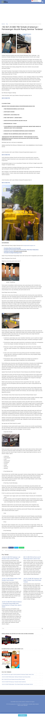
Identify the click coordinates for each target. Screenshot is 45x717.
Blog (7, 23)
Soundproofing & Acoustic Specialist (12, 248)
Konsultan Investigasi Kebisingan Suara (13, 252)
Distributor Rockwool (9, 251)
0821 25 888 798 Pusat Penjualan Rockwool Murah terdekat (13, 679)
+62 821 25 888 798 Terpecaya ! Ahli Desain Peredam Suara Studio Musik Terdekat (32, 580)
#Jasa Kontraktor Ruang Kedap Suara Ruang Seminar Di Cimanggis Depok (22, 550)
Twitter (16, 547)
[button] (22, 715)
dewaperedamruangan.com (29, 245)
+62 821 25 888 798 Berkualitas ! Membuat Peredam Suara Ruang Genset (16, 676)
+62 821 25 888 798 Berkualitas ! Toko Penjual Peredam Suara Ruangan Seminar (17, 684)
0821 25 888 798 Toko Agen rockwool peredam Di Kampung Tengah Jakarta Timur (18, 674)
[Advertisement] (22, 12)
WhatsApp (22, 547)
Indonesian (35, 0)
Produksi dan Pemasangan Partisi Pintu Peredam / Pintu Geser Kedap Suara (21, 249)
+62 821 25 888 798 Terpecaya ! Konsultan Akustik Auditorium (14, 681)
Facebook (11, 547)
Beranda (3, 23)
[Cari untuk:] (22, 628)
